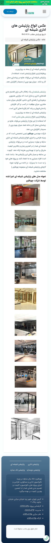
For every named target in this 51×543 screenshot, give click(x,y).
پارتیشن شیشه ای (38, 91)
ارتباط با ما (10, 11)
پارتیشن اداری (33, 464)
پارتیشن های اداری (23, 116)
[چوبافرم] (29, 11)
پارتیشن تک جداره (17, 470)
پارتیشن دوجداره (33, 470)
